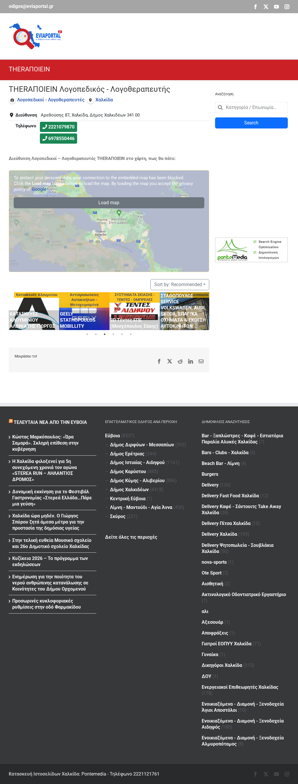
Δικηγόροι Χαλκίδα (222, 665)
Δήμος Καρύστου (128, 471)
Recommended (178, 284)
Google (39, 189)
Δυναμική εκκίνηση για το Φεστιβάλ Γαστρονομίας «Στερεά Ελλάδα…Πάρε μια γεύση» (52, 498)
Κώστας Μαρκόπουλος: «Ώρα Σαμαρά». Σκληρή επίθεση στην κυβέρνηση (45, 443)
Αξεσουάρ (212, 622)
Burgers (210, 474)
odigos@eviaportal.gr (31, 6)
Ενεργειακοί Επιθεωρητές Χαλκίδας (240, 687)
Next (203, 310)
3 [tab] (104, 334)
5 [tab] (122, 334)
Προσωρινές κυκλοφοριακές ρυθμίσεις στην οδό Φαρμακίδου (46, 604)
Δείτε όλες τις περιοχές (131, 537)
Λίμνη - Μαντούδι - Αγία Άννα (141, 507)
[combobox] (251, 107)
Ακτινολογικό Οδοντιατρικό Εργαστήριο (244, 594)
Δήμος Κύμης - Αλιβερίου (137, 480)
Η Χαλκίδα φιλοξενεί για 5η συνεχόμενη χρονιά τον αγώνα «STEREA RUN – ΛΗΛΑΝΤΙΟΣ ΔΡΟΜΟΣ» (44, 470)
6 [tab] (131, 334)
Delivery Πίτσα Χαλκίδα (226, 523)
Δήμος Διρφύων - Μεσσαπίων (142, 445)
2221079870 (61, 127)
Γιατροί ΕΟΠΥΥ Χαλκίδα (226, 643)
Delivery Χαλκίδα (219, 534)
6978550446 (61, 138)
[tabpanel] (34, 311)
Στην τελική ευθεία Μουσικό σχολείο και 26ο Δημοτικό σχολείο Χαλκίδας (51, 543)
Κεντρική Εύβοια (128, 498)
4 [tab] (113, 334)
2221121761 (146, 774)
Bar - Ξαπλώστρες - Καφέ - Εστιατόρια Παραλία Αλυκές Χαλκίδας (242, 439)
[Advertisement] (183, 35)
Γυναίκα (210, 654)
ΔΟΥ (206, 676)
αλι (205, 611)
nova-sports (214, 562)
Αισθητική (212, 583)
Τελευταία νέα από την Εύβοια (50, 422)
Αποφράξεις (215, 633)
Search (251, 123)
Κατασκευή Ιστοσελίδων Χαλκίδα (44, 774)
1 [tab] (87, 334)
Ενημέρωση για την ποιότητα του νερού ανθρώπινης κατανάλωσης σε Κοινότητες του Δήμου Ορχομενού (50, 583)
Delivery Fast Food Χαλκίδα (230, 495)
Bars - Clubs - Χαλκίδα (225, 452)
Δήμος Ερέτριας (127, 454)
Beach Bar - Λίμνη (221, 463)
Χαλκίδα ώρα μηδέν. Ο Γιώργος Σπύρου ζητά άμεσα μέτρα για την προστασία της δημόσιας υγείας (48, 522)
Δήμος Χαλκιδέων (129, 489)
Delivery (210, 485)
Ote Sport (211, 573)
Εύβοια (112, 435)
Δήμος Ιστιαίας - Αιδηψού (137, 462)
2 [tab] (96, 334)
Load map (108, 202)
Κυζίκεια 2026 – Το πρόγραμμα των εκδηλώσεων (50, 561)
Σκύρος (117, 516)
